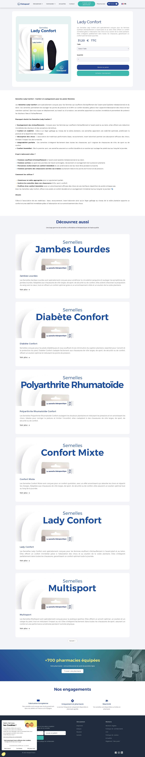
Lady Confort (27, 547)
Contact (71, 4)
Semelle (79, 735)
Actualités (62, 4)
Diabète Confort (28, 343)
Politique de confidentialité (114, 729)
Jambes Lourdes (29, 276)
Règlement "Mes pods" (113, 741)
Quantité (80, 55)
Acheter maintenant (103, 73)
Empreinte (80, 725)
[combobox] (124, 4)
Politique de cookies (112, 735)
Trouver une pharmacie (86, 3)
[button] (37, 3)
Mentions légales (111, 725)
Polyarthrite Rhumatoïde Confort (38, 411)
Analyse (79, 729)
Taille (79, 44)
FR (125, 4)
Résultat (79, 732)
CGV (107, 732)
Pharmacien (101, 4)
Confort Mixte (27, 479)
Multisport (25, 615)
